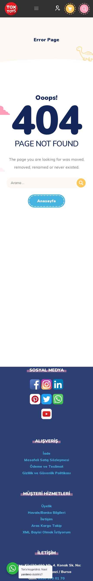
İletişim (46, 519)
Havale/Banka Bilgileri (46, 512)
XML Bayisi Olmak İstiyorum (47, 532)
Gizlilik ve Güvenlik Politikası (46, 473)
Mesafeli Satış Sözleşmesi (46, 460)
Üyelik (46, 506)
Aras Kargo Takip (46, 525)
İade (46, 453)
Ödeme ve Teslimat (46, 466)
